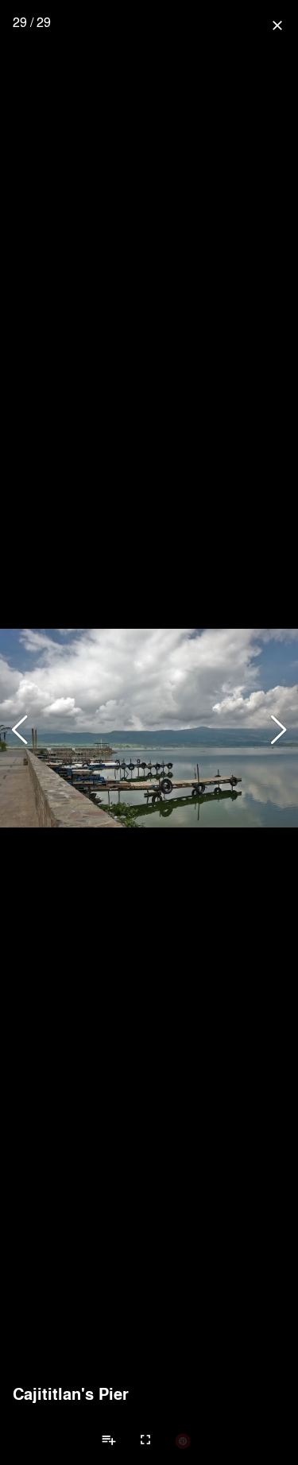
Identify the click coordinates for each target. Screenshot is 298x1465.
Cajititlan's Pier (71, 1393)
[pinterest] (183, 1440)
